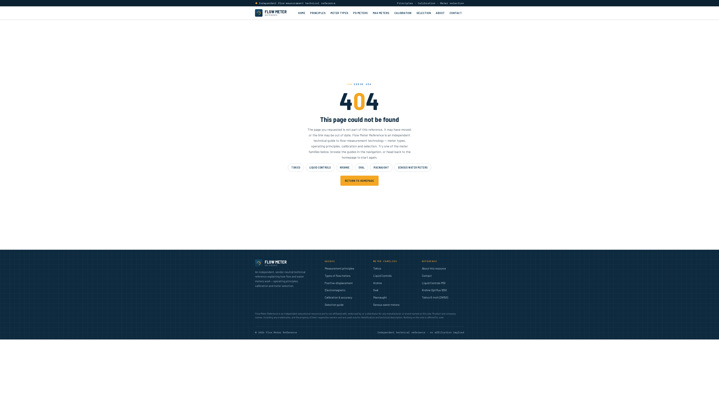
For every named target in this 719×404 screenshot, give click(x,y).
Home (301, 13)
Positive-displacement (339, 283)
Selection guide (334, 304)
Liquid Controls (320, 167)
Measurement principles (339, 268)
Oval (362, 167)
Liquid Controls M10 (433, 283)
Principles (318, 13)
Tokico (295, 167)
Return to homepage (359, 180)
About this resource (434, 268)
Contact (456, 13)
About (440, 13)
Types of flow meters (338, 275)
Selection (423, 13)
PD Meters (360, 13)
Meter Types (339, 13)
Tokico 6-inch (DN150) (435, 297)
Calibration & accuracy (338, 297)
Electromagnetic (335, 290)
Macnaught (381, 167)
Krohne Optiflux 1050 (434, 290)
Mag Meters (381, 13)
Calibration (403, 13)
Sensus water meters (413, 167)
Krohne (345, 167)
